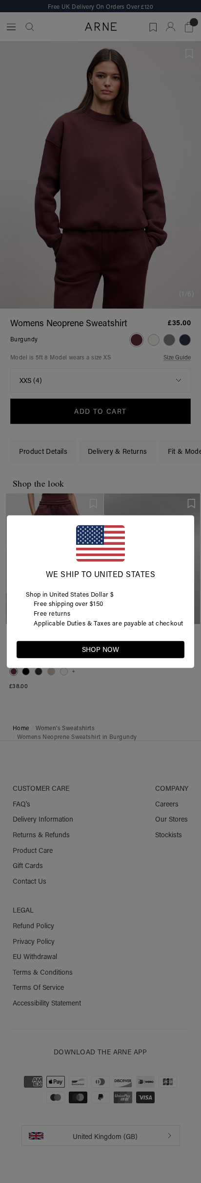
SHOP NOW (100, 649)
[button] (176, 648)
